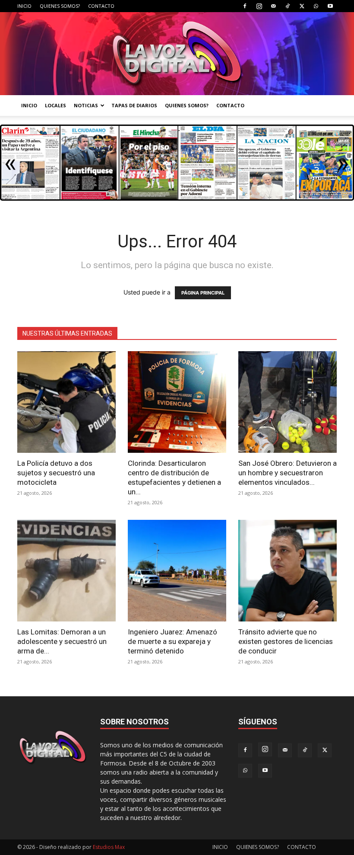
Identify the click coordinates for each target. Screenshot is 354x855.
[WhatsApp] (316, 6)
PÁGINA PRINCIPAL (202, 293)
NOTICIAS (86, 105)
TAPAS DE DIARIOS (134, 105)
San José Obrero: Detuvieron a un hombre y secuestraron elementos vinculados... (287, 473)
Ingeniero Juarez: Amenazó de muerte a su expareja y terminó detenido (172, 641)
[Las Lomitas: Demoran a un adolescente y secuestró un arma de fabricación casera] (66, 570)
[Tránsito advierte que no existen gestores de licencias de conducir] (287, 570)
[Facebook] (244, 6)
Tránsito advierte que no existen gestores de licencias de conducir (285, 641)
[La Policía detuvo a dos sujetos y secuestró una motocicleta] (66, 402)
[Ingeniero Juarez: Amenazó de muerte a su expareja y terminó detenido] (177, 570)
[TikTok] (287, 6)
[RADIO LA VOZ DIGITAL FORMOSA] (177, 53)
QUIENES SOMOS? (60, 6)
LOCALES (55, 105)
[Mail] (273, 6)
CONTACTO (101, 6)
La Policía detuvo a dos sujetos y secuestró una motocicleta (56, 473)
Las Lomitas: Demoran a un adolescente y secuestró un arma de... (62, 641)
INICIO (24, 6)
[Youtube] (330, 6)
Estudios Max (109, 847)
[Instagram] (259, 6)
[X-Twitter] (301, 6)
